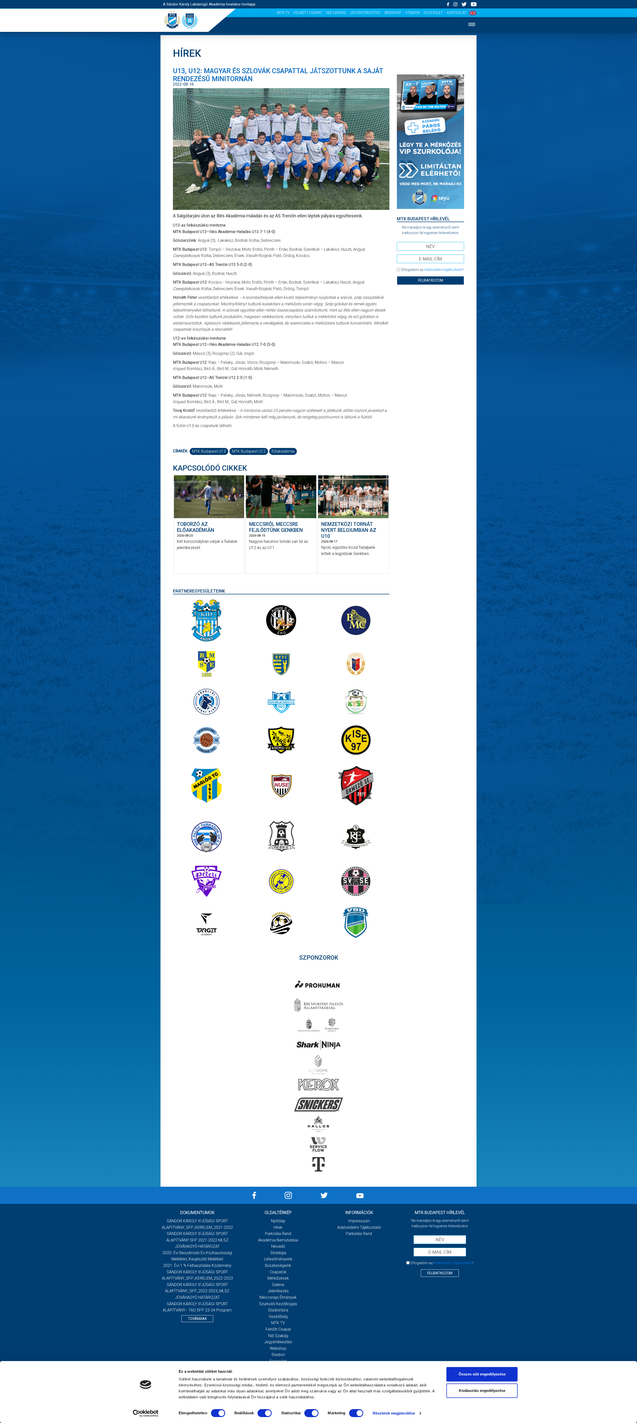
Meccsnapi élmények (278, 1297)
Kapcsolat (457, 13)
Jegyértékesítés (365, 13)
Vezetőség (318, 161)
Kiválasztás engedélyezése (482, 1390)
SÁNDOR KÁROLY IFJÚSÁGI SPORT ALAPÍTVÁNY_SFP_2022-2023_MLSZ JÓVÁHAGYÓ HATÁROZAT (197, 1291)
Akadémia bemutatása (278, 1240)
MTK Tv (283, 13)
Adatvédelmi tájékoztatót (443, 270)
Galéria (318, 116)
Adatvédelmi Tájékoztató (359, 1227)
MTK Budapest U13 (209, 451)
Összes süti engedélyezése (482, 1374)
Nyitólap (318, 40)
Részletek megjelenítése (394, 1413)
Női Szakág (336, 13)
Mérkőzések (319, 101)
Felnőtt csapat (308, 13)
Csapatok (318, 85)
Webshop (392, 13)
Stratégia (278, 1252)
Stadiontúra (278, 1310)
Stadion (412, 13)
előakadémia (283, 451)
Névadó (278, 1246)
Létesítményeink (278, 1259)
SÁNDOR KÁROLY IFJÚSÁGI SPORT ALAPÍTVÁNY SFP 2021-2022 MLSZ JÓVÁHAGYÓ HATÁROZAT (197, 1240)
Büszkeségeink (278, 1265)
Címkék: (180, 451)
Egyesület (433, 13)
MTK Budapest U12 (248, 451)
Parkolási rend (278, 1233)
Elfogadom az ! (432, 270)
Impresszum (359, 1221)
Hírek (318, 55)
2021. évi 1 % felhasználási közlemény (197, 1265)
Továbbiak (197, 1319)
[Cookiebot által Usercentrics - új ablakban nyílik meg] (145, 1413)
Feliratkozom (430, 280)
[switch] (265, 1413)
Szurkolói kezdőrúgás (278, 1303)
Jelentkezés (318, 131)
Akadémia (318, 70)
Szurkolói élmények (318, 146)
